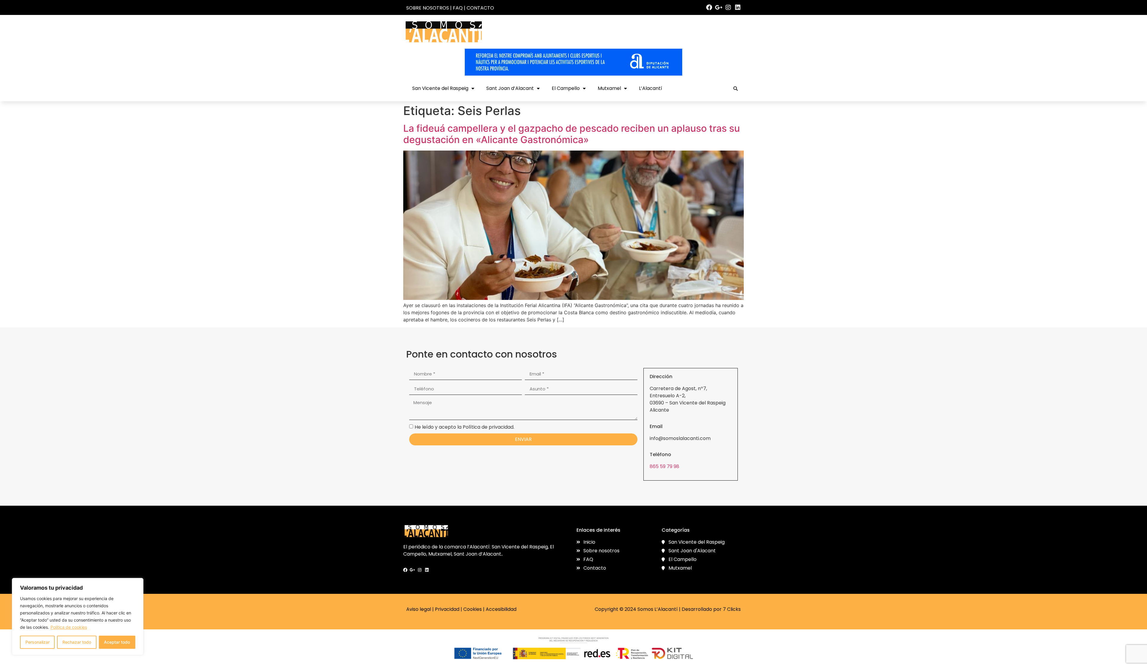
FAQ (458, 7)
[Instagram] (728, 7)
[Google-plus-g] (719, 7)
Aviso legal (418, 609)
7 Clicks (732, 609)
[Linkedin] (738, 7)
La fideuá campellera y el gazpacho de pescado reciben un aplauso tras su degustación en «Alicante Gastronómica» (571, 133)
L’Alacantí (650, 88)
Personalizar (37, 642)
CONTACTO (480, 7)
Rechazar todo (76, 642)
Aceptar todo (117, 642)
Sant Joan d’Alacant (510, 88)
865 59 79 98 (664, 466)
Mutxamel (609, 88)
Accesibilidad (501, 609)
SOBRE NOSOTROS (427, 7)
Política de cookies (68, 627)
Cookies (472, 609)
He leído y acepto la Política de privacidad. (464, 427)
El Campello (566, 88)
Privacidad (447, 609)
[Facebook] (709, 7)
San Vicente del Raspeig (440, 88)
